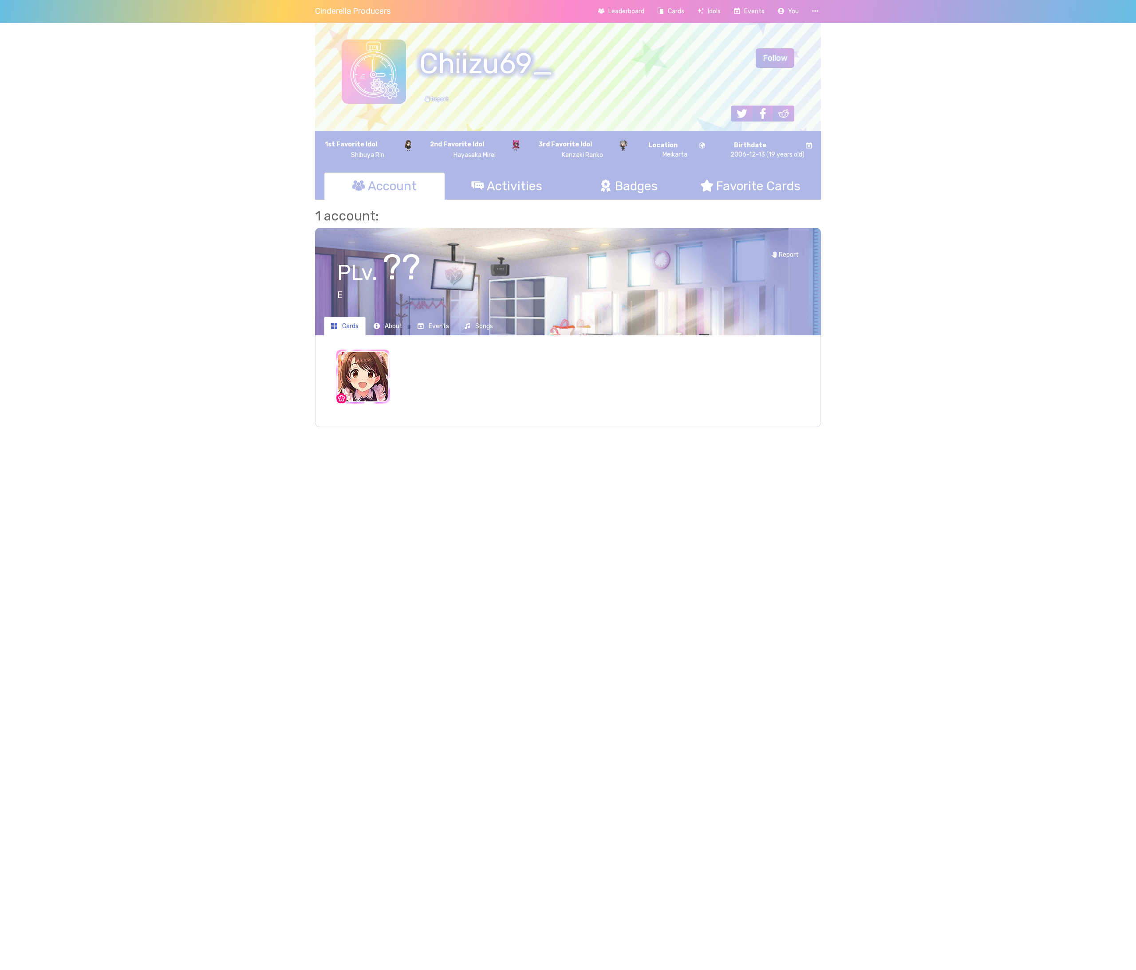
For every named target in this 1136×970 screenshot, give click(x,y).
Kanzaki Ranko (571, 150)
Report (439, 99)
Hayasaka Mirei (463, 150)
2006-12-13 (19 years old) (767, 149)
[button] (788, 11)
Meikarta (667, 149)
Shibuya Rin (354, 150)
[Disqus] (568, 578)
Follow (775, 58)
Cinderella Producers (352, 11)
